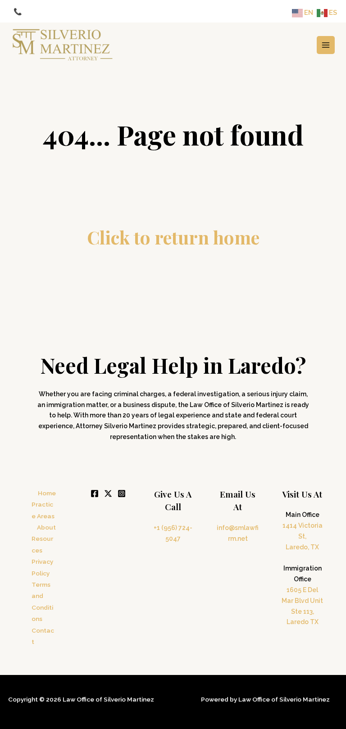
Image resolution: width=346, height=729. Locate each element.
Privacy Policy (42, 567)
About (46, 527)
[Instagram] (122, 493)
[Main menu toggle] (326, 45)
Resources (42, 544)
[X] (108, 493)
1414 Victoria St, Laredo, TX (302, 536)
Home (47, 493)
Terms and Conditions (42, 601)
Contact (43, 636)
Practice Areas (43, 510)
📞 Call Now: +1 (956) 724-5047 (63, 11)
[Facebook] (95, 493)
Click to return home (173, 237)
